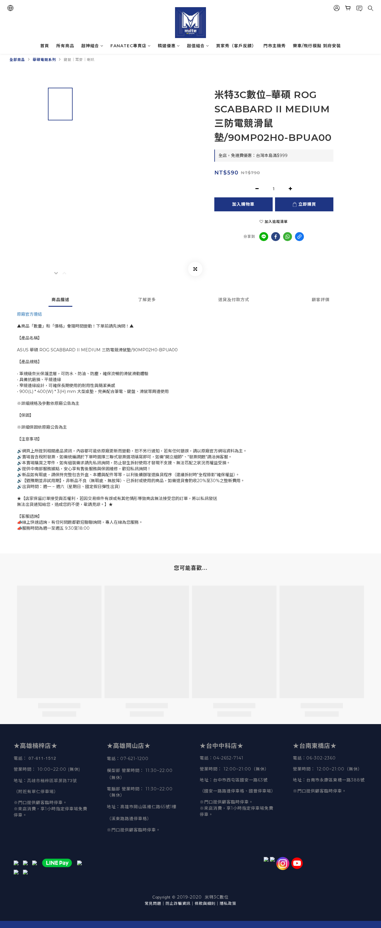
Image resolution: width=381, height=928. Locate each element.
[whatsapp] (287, 236)
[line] (263, 236)
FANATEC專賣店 (128, 45)
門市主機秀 (274, 45)
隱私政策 (228, 903)
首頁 (44, 45)
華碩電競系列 (44, 59)
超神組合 (90, 45)
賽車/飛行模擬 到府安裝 (317, 45)
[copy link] (299, 236)
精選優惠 (167, 45)
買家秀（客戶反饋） (236, 45)
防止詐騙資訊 (177, 903)
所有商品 (65, 45)
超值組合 (196, 45)
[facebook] (275, 236)
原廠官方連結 (29, 314)
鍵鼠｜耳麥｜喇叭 (79, 59)
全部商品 (17, 59)
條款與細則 (205, 903)
